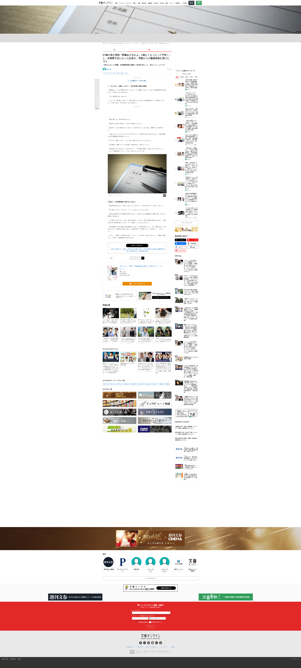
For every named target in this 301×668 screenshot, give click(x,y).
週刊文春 (144, 3)
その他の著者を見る (150, 578)
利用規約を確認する (144, 622)
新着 (116, 3)
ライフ (107, 43)
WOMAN (156, 3)
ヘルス (126, 73)
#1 (114, 50)
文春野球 (177, 3)
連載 (139, 3)
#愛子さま (119, 384)
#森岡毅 (162, 384)
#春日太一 (155, 384)
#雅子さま (112, 384)
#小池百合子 (141, 384)
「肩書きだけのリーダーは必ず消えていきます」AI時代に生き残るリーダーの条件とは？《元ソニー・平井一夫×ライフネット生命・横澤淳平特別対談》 (146, 367)
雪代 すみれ (189, 105)
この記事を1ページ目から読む (138, 80)
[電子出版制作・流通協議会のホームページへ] (132, 652)
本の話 (19, 659)
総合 (189, 74)
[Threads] (148, 642)
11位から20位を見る (186, 222)
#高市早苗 (105, 384)
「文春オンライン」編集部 (191, 144)
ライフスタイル (112, 73)
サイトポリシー (164, 647)
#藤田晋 (167, 384)
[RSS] (160, 642)
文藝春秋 (150, 3)
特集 (134, 3)
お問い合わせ (140, 647)
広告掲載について (130, 647)
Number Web (5, 659)
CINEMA (162, 3)
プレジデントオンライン (191, 117)
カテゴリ (128, 3)
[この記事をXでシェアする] (97, 81)
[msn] (156, 642)
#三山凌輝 (148, 384)
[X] (144, 642)
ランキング (122, 3)
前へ (112, 258)
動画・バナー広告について (152, 647)
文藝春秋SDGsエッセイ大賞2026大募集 (127, 365)
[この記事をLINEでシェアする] (97, 96)
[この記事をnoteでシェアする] (97, 101)
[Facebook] (140, 642)
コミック (171, 3)
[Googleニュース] (152, 642)
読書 (167, 3)
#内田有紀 (126, 384)
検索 (185, 3)
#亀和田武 (133, 384)
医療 (122, 73)
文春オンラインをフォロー (162, 297)
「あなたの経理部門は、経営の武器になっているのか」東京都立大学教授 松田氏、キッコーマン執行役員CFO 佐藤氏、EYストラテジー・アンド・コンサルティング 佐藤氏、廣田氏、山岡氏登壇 (163, 369)
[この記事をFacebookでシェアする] (97, 86)
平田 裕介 (188, 89)
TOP (104, 43)
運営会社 (173, 647)
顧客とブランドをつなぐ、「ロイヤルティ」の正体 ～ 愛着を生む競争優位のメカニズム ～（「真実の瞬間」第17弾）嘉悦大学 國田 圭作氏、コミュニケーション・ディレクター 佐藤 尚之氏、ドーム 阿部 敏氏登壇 (111, 369)
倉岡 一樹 (108, 69)
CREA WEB (13, 659)
